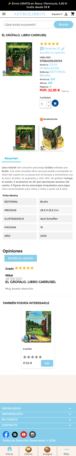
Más (66, 454)
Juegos (47, 454)
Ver (47, 363)
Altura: (43, 83)
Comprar (55, 104)
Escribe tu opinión (20, 258)
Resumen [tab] (11, 158)
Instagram (32, 434)
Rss (14, 434)
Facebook (6, 434)
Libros (28, 454)
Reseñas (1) (50, 48)
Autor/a (44, 65)
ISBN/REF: (45, 57)
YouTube (23, 434)
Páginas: (44, 87)
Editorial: (44, 72)
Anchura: (45, 79)
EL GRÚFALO (27, 349)
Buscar (63, 24)
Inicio (9, 454)
